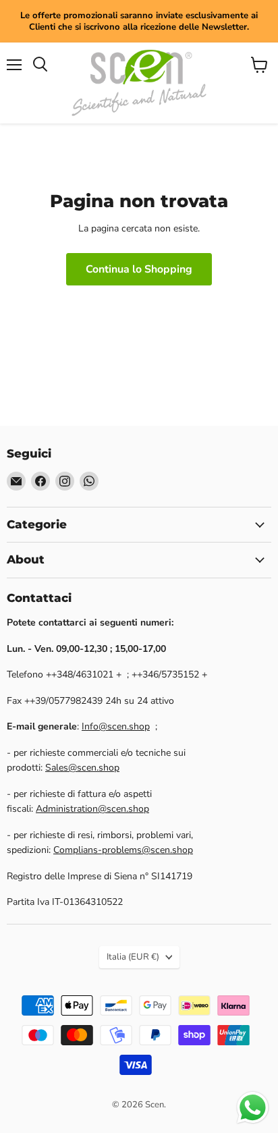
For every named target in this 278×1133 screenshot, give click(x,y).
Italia (133, 957)
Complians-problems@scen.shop (123, 850)
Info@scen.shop (116, 726)
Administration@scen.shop (92, 808)
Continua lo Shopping (139, 269)
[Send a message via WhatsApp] (252, 1107)
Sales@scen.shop (82, 767)
